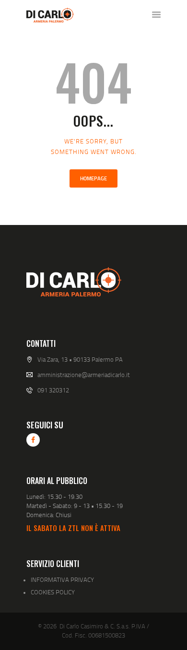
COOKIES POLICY (53, 592)
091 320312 (53, 390)
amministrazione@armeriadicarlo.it (83, 374)
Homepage (93, 178)
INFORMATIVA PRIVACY (62, 579)
